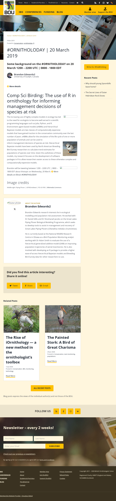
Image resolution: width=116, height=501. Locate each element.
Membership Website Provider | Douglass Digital (16, 496)
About (22, 475)
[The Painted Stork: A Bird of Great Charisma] (63, 306)
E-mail (45, 285)
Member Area (44, 472)
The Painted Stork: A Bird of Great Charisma (61, 342)
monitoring (30, 369)
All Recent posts (42, 388)
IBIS (24, 369)
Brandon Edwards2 (38, 206)
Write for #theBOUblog (96, 67)
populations (51, 356)
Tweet (15, 285)
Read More (10, 376)
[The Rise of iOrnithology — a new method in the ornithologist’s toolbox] (21, 306)
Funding (3, 478)
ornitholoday (28, 43)
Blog (2, 482)
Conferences (5, 475)
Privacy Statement (66, 472)
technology (9, 371)
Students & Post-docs (27, 478)
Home (9, 36)
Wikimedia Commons (54, 187)
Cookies (62, 478)
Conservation (18, 43)
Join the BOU (44, 475)
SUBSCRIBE (54, 446)
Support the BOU (45, 478)
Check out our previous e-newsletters (19, 454)
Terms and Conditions (46, 460)
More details (15, 86)
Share (29, 285)
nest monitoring (69, 354)
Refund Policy (64, 475)
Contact (22, 485)
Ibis (1, 472)
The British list (24, 482)
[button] (82, 2)
